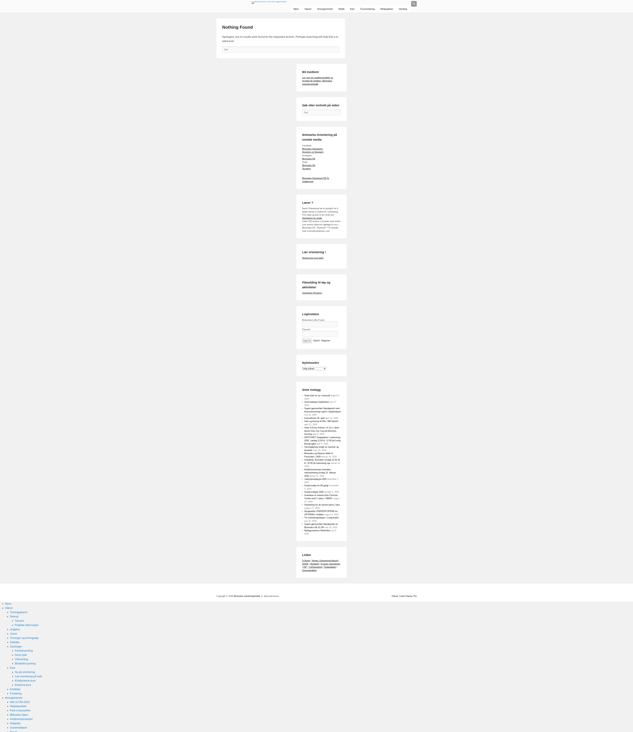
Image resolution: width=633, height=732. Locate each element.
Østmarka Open (19, 714)
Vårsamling (21, 659)
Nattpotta (15, 723)
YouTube (385, 589)
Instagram (399, 589)
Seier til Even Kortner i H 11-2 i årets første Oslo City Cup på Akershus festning (321, 430)
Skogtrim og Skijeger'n (313, 152)
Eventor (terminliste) (330, 564)
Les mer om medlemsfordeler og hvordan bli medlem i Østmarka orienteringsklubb (317, 80)
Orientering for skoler (312, 218)
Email (406, 589)
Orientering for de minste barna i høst (322, 505)
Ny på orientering (25, 672)
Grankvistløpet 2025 (314, 492)
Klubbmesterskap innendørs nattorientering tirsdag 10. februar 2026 (320, 472)
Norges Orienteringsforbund (325, 560)
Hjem (296, 9)
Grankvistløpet (18, 727)
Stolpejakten (386, 9)
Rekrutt (14, 616)
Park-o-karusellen (20, 710)
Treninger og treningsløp (24, 638)
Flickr (392, 589)
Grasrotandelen (309, 570)
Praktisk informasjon (27, 625)
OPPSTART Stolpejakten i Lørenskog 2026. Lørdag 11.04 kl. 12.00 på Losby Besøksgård (322, 440)
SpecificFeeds (414, 589)
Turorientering (367, 9)
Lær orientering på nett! (28, 676)
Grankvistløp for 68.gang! (316, 485)
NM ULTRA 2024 (20, 702)
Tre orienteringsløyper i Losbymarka (321, 517)
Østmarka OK (308, 159)
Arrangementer (325, 9)
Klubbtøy (15, 689)
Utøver (308, 9)
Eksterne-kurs (23, 685)
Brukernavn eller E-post (313, 320)
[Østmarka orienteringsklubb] (269, 2)
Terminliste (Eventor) (312, 293)
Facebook (377, 589)
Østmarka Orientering (312, 149)
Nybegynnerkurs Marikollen (317, 530)
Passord (306, 329)
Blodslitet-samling (25, 663)
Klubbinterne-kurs (25, 680)
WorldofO (314, 564)
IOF (305, 567)
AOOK (305, 564)
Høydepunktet (18, 706)
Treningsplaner (19, 612)
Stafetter (15, 642)
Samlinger (16, 646)
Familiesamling (24, 650)
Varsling (403, 9)
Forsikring (16, 693)
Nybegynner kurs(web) (312, 258)
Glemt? (316, 340)
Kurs (12, 667)
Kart (352, 9)
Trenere (19, 620)
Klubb (342, 9)
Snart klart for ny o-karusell (317, 395)
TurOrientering (315, 567)
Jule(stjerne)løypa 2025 (315, 479)
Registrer (325, 340)
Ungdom (15, 629)
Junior (13, 633)
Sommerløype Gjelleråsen (316, 402)
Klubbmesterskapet (21, 719)
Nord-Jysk (21, 655)
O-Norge (306, 560)
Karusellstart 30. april (314, 418)
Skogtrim (306, 168)
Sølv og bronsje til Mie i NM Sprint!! (321, 421)
